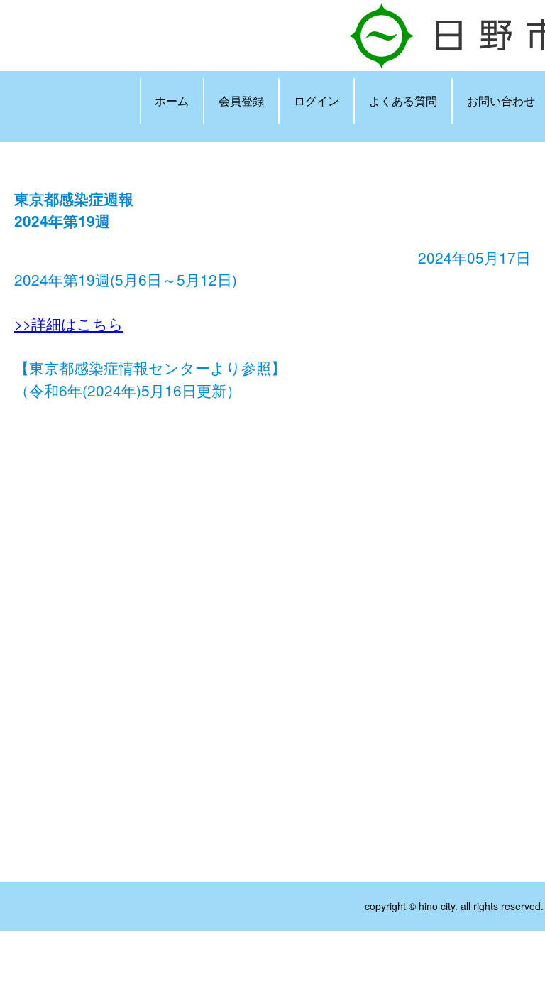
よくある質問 (403, 100)
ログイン (316, 100)
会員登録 (241, 100)
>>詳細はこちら (68, 323)
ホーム (172, 100)
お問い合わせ (501, 100)
